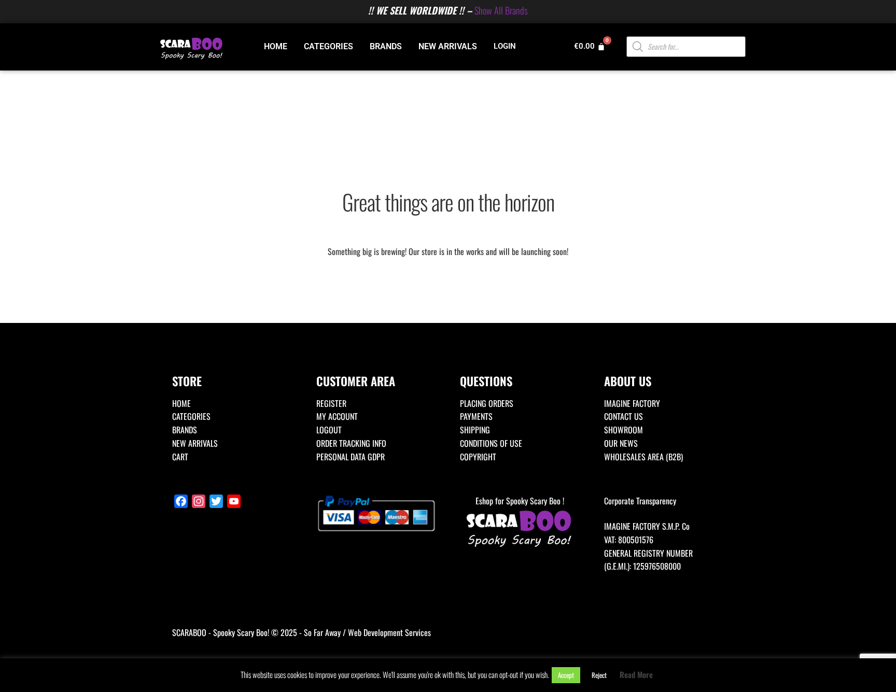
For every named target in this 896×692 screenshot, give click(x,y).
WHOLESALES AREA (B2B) (643, 456)
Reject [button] (599, 675)
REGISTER (331, 403)
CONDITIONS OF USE (491, 443)
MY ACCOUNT (337, 416)
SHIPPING (475, 429)
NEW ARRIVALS (447, 46)
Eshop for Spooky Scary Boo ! (519, 501)
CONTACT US (623, 416)
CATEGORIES (328, 46)
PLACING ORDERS (486, 403)
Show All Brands (501, 10)
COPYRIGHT (478, 456)
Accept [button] (566, 675)
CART (180, 456)
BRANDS (386, 46)
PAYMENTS (476, 416)
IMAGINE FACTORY (632, 403)
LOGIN (505, 46)
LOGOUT (329, 429)
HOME (275, 46)
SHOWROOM (623, 429)
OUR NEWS (621, 443)
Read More (636, 674)
